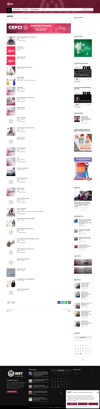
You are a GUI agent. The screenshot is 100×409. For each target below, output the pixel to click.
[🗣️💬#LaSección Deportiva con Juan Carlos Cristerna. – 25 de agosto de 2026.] (77, 324)
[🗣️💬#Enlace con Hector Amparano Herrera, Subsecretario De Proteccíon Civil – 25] (77, 314)
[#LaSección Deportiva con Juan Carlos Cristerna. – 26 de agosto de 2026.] (77, 286)
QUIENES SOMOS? (75, 12)
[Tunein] (91, 12)
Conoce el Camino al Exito (22, 178)
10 (75, 348)
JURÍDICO (45, 12)
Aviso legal (90, 406)
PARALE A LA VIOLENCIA (21, 117)
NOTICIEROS (25, 9)
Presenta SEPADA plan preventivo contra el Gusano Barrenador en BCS (85, 246)
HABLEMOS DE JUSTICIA (21, 269)
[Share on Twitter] (62, 302)
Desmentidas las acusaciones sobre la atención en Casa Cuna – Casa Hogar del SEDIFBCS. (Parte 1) (82, 204)
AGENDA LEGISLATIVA (21, 137)
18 (55, 384)
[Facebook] (80, 12)
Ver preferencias (93, 404)
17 (75, 351)
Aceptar (72, 404)
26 (80, 353)
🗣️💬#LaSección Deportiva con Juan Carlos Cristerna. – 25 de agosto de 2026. (86, 323)
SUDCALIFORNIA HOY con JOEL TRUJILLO (24, 67)
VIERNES (69, 311)
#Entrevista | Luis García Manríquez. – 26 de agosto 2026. (86, 304)
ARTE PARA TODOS (20, 188)
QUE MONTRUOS (20, 47)
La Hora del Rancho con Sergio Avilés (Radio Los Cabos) (28, 238)
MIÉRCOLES (9, 311)
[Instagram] (87, 12)
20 (83, 351)
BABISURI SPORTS (80, 263)
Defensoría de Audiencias (26, 12)
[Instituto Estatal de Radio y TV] (10, 4)
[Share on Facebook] (59, 302)
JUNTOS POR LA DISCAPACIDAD (23, 289)
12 (80, 348)
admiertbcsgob (85, 122)
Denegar (83, 404)
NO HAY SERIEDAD (20, 77)
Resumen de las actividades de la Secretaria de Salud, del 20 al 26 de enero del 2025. (86, 118)
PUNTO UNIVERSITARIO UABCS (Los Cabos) (25, 228)
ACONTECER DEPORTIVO (21, 208)
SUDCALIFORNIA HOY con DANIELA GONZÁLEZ (25, 218)
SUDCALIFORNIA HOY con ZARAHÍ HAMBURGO (25, 279)
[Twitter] (82, 12)
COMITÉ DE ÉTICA (60, 12)
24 (75, 353)
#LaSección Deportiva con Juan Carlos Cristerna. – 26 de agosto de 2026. (85, 285)
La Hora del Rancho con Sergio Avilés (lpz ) (25, 248)
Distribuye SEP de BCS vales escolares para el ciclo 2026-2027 (85, 238)
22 (88, 351)
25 (77, 353)
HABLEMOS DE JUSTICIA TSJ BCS (23, 258)
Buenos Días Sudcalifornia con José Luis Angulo (26, 36)
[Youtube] (84, 12)
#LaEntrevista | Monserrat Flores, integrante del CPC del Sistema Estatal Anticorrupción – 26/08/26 (86, 294)
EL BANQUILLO (79, 271)
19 (80, 351)
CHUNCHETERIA (20, 87)
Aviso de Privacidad (84, 406)
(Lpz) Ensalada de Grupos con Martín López (25, 127)
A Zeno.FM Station (77, 81)
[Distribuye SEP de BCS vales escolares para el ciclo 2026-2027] (76, 238)
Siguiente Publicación (66, 309)
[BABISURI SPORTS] (83, 262)
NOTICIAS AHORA (16, 9)
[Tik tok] (89, 12)
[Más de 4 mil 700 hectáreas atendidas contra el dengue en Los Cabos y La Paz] (30, 399)
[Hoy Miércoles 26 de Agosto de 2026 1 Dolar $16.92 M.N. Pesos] (76, 231)
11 (55, 381)
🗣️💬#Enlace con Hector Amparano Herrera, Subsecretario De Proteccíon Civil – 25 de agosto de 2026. (86, 313)
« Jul (82, 358)
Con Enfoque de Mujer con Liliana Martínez (25, 97)
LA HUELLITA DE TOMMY (21, 57)
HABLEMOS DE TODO (21, 107)
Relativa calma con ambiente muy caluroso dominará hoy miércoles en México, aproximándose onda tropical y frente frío (85, 222)
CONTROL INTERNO (52, 12)
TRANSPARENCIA (67, 12)
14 (85, 348)
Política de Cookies (76, 406)
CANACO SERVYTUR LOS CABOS (23, 198)
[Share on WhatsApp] (65, 302)
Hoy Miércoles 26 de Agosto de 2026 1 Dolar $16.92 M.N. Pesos (85, 230)
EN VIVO (43, 9)
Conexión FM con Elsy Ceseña (23, 168)
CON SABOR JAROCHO (21, 147)
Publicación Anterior (11, 309)
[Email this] (69, 302)
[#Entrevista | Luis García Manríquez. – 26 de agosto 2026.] (77, 306)
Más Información (12, 391)
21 (85, 351)
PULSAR (18, 158)
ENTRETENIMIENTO (35, 9)
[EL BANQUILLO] (83, 270)
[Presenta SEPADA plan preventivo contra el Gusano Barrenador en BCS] (76, 246)
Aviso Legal (51, 407)
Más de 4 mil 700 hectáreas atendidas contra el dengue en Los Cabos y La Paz (40, 399)
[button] (97, 392)
